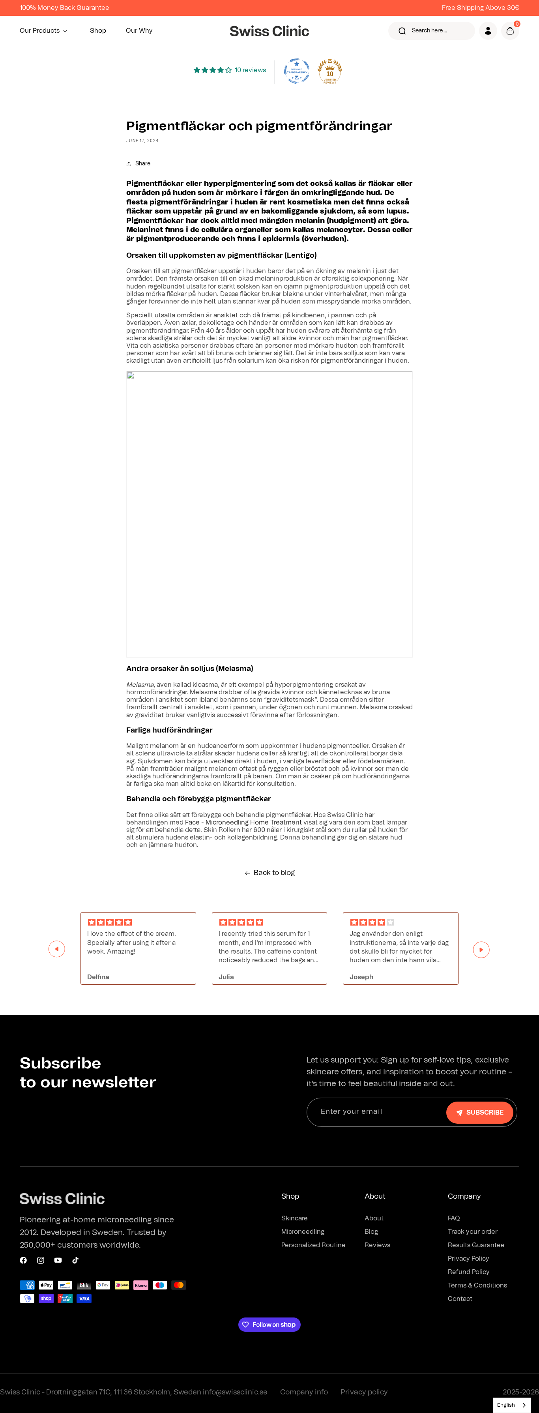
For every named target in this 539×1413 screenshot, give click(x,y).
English (506, 1405)
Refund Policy (469, 1272)
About (374, 1218)
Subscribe (484, 1112)
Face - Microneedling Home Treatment (243, 822)
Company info (304, 1392)
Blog (371, 1232)
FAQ (454, 1218)
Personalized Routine (313, 1245)
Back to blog (274, 873)
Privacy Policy (468, 1259)
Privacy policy (364, 1392)
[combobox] (512, 1405)
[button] (45, 31)
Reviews (377, 1245)
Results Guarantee (476, 1245)
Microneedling (302, 1232)
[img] (138, 922)
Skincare (294, 1218)
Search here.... (429, 31)
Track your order (473, 1232)
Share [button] (142, 164)
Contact (460, 1299)
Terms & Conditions (477, 1285)
